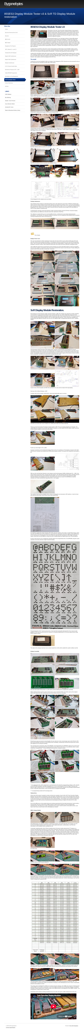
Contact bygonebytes (10, 1027)
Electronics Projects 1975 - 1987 (12, 69)
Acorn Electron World (10, 104)
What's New (7, 26)
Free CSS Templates (73, 1025)
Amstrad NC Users (9, 107)
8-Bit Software (8, 94)
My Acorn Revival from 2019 (11, 32)
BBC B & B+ (7, 39)
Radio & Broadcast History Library (12, 110)
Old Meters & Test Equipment (11, 76)
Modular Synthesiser (9, 62)
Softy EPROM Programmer (11, 73)
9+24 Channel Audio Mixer (11, 66)
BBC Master (7, 42)
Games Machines (9, 83)
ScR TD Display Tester (10, 79)
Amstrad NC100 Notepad (10, 52)
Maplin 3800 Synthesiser (10, 56)
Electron (7, 36)
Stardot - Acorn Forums (10, 100)
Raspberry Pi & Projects (10, 46)
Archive (6, 86)
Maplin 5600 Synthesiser (10, 59)
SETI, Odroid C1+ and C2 (10, 49)
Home (6, 29)
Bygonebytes (13, 4)
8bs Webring (8, 97)
